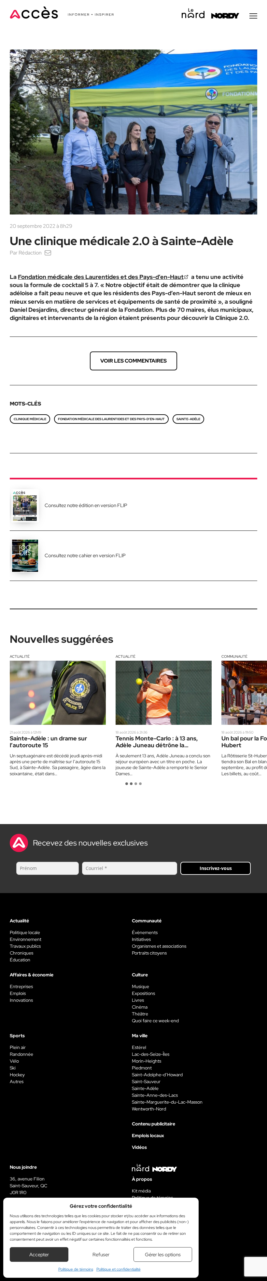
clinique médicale (30, 419)
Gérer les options (163, 1254)
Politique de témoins (75, 1269)
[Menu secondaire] (253, 16)
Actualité (20, 656)
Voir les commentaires (133, 360)
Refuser (100, 1254)
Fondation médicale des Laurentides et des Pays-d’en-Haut (101, 277)
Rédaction (30, 252)
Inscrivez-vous (216, 868)
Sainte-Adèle (188, 419)
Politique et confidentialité (118, 1269)
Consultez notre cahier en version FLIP (85, 555)
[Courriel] (48, 252)
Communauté (234, 656)
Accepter (39, 1254)
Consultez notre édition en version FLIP (86, 505)
